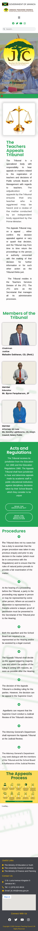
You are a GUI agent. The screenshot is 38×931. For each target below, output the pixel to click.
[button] (19, 18)
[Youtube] (21, 23)
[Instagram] (24, 23)
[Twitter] (17, 23)
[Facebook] (13, 23)
